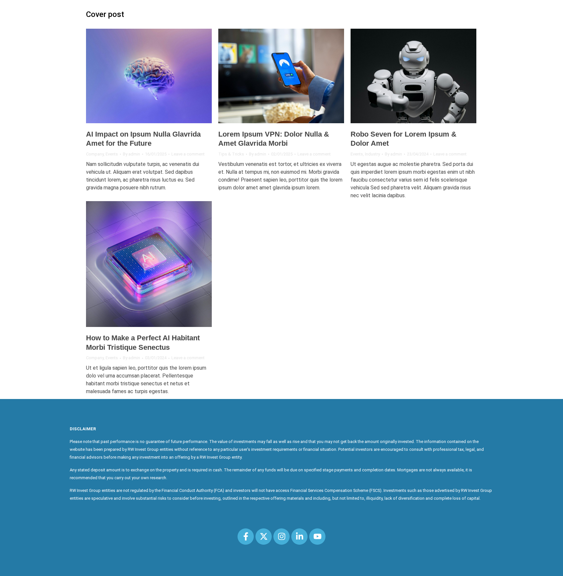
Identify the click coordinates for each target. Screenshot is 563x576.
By (131, 154)
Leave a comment (188, 154)
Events (112, 154)
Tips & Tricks (231, 154)
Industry (372, 154)
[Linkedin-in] (299, 536)
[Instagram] (281, 536)
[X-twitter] (263, 536)
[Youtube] (317, 536)
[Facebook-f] (246, 536)
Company (95, 154)
